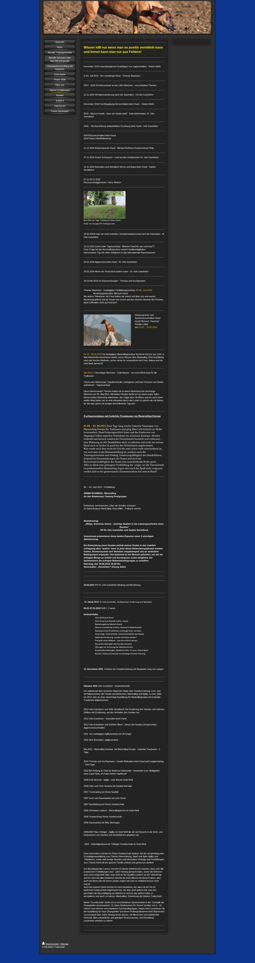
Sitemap (64, 944)
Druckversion (52, 944)
